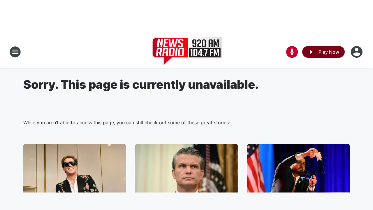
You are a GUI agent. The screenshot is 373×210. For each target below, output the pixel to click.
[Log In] (357, 52)
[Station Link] (187, 52)
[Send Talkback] (292, 52)
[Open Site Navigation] (15, 52)
